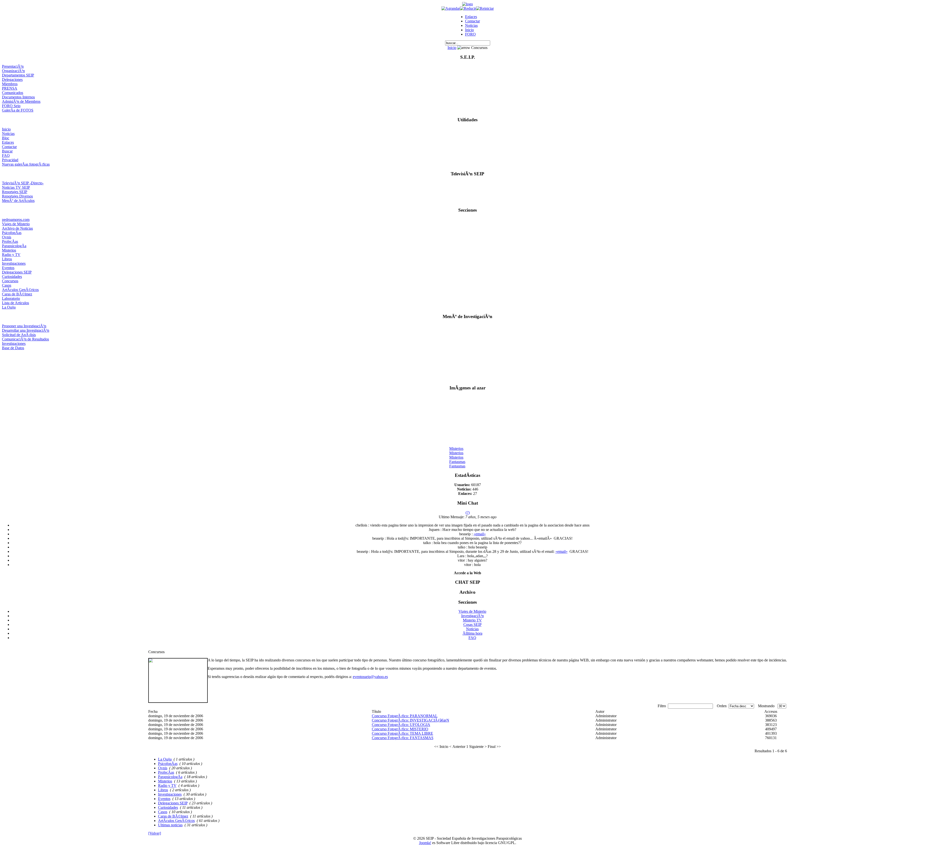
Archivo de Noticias (17, 228)
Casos (6, 285)
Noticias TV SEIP (16, 187)
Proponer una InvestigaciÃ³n (24, 326)
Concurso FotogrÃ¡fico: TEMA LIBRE (402, 733)
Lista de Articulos (15, 303)
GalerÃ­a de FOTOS (17, 110)
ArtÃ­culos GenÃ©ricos (20, 290)
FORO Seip (11, 106)
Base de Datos (13, 348)
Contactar (472, 21)
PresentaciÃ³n (13, 66)
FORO (470, 34)
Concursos (10, 281)
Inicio (469, 30)
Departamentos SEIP (18, 75)
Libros (7, 259)
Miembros (10, 84)
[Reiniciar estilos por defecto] (485, 8)
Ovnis (6, 237)
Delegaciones (12, 79)
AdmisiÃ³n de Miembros (21, 101)
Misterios (9, 250)
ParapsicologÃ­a (14, 246)
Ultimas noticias (170, 825)
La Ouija (9, 307)
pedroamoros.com (15, 219)
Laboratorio (11, 298)
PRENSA (9, 88)
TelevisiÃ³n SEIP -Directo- (23, 183)
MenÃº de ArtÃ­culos (18, 200)
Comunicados (12, 93)
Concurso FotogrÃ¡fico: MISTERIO (400, 729)
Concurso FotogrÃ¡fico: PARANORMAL (405, 716)
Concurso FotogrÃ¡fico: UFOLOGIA (401, 725)
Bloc (5, 138)
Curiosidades (12, 276)
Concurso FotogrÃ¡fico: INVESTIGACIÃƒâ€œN (410, 720)
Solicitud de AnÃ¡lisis (19, 335)
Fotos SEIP (458, 466)
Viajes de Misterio (16, 224)
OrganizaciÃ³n (13, 71)
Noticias (471, 25)
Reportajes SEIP (14, 192)
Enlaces (471, 17)
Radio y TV (11, 255)
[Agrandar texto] (450, 8)
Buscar (7, 151)
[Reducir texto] (468, 8)
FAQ (6, 155)
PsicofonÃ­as (11, 233)
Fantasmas (457, 458)
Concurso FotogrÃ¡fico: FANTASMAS (402, 738)
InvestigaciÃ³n (472, 616)
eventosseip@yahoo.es (370, 677)
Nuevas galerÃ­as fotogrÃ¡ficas (26, 164)
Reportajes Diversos (17, 196)
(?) (468, 512)
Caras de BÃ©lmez (17, 294)
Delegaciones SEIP (17, 272)
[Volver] (154, 833)
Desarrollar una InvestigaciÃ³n (25, 330)
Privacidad (10, 160)
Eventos (8, 268)
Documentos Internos (18, 97)
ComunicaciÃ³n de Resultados (25, 339)
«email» (480, 534)
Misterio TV (472, 620)
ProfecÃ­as (10, 241)
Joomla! (425, 843)
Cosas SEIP (472, 624)
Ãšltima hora (472, 633)
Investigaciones (14, 263)
